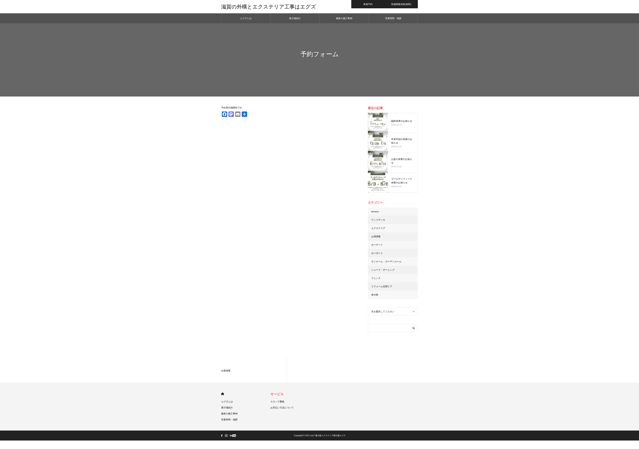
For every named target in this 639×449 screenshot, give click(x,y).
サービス (277, 394)
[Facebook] (221, 435)
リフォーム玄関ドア (381, 286)
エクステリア (378, 228)
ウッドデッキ (378, 220)
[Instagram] (226, 435)
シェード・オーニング (383, 269)
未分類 (374, 294)
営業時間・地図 (393, 18)
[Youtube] (232, 435)
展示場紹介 (295, 18)
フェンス (376, 278)
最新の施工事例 (344, 18)
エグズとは (246, 18)
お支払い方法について (282, 407)
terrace (375, 211)
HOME (222, 393)
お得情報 (376, 236)
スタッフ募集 (277, 401)
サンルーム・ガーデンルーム (386, 261)
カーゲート (377, 244)
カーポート (377, 253)
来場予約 (368, 4)
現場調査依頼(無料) (401, 4)
